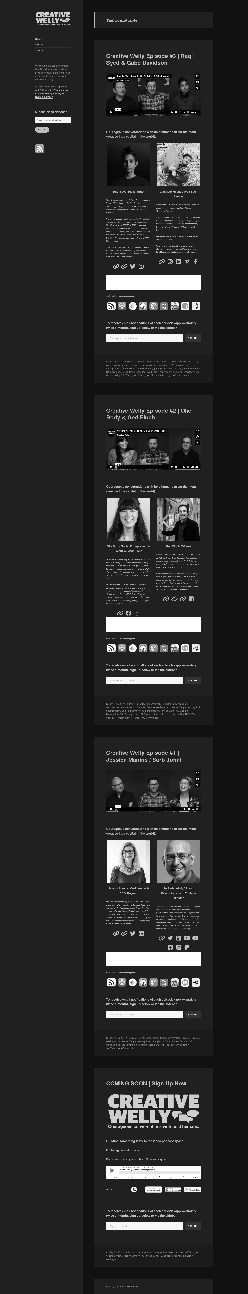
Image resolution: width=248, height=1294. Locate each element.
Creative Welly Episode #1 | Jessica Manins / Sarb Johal (143, 755)
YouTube (111, 1048)
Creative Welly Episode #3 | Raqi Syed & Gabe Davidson (149, 59)
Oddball (110, 1044)
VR (122, 375)
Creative (133, 365)
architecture (157, 703)
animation (146, 361)
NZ (122, 371)
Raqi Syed (146, 371)
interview (168, 368)
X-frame (135, 717)
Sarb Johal (159, 1044)
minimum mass (191, 368)
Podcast (131, 361)
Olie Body (125, 714)
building (169, 703)
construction (113, 707)
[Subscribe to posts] (39, 148)
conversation (121, 365)
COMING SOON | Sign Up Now (146, 1083)
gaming (157, 368)
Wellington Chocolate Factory (154, 375)
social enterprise (182, 371)
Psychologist (133, 1044)
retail (156, 371)
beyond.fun (159, 1037)
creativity (183, 365)
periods (135, 714)
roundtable (166, 371)
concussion (181, 703)
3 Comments (151, 717)
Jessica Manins (165, 1041)
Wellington (131, 375)
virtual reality (113, 375)
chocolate (184, 361)
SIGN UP (42, 129)
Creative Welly (169, 365)
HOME (38, 38)
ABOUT (39, 44)
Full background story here (122, 1150)
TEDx (187, 714)
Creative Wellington (150, 365)
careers (174, 361)
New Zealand (113, 371)
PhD (143, 714)
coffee (109, 365)
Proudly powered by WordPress (122, 1286)
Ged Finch (126, 710)
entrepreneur (113, 368)
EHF (198, 707)
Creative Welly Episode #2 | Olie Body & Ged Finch (148, 413)
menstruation (151, 710)
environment (113, 710)
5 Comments (182, 375)
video (195, 371)
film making (128, 368)
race (137, 371)
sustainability (176, 714)
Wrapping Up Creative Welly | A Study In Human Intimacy (51, 93)
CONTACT (40, 50)
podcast (130, 371)
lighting (178, 368)
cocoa (194, 361)
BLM (166, 361)
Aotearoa (158, 361)
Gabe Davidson (144, 368)
